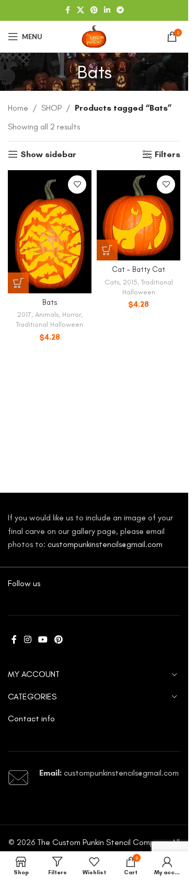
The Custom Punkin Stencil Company (102, 842)
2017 (24, 314)
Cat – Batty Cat (138, 269)
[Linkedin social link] (107, 10)
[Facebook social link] (67, 10)
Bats (49, 302)
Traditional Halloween (49, 324)
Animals (47, 314)
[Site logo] (94, 36)
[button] (18, 282)
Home (18, 108)
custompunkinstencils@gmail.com (105, 544)
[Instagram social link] (27, 640)
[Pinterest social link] (94, 10)
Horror (71, 314)
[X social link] (80, 10)
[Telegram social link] (120, 10)
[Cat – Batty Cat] (138, 215)
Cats (112, 282)
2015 (130, 282)
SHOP (51, 108)
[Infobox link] (94, 777)
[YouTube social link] (42, 640)
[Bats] (49, 231)
